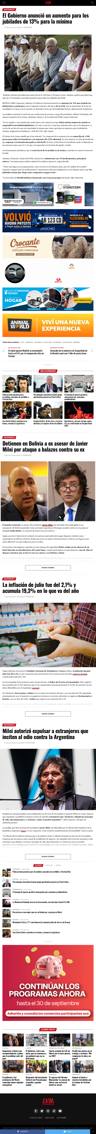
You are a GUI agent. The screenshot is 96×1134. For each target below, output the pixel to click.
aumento (39, 342)
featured (48, 342)
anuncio (29, 342)
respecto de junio (80, 674)
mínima (77, 342)
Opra (23, 830)
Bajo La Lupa (49, 1117)
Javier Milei (47, 525)
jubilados (68, 342)
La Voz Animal (61, 1117)
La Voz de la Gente (36, 1117)
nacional (35, 688)
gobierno (58, 342)
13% (22, 342)
